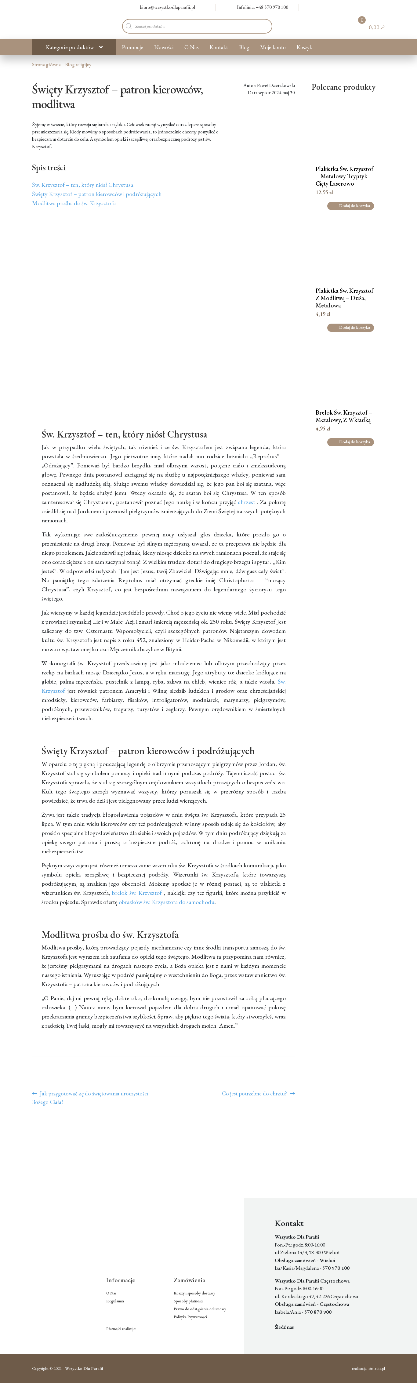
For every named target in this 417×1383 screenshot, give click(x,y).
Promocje (132, 47)
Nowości (164, 47)
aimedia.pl (376, 1368)
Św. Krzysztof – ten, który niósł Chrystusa (82, 185)
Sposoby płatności (188, 1301)
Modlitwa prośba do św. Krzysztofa (74, 203)
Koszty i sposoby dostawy (194, 1293)
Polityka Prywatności (190, 1316)
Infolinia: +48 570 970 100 (262, 7)
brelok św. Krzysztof (137, 893)
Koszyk (304, 47)
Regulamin (115, 1301)
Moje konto (273, 47)
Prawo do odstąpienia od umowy (200, 1309)
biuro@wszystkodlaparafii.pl (167, 7)
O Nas (191, 47)
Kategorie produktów (70, 47)
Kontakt (218, 47)
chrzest (246, 502)
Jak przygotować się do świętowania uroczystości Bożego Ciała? (90, 1097)
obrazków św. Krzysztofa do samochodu (167, 902)
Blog (244, 47)
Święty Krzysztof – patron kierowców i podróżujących (97, 194)
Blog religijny (78, 64)
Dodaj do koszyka (354, 205)
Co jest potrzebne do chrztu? (254, 1093)
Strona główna (46, 64)
